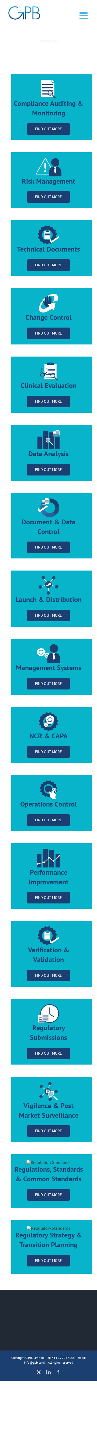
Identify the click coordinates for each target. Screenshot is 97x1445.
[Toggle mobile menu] (84, 15)
